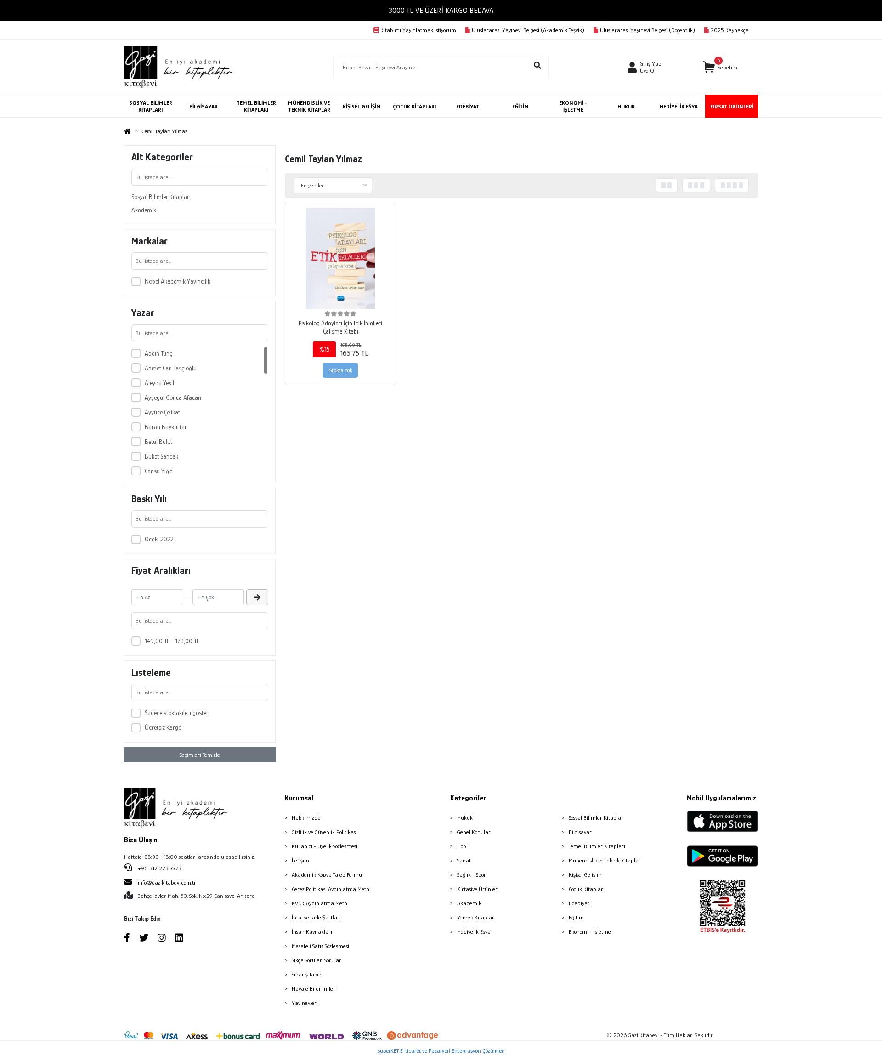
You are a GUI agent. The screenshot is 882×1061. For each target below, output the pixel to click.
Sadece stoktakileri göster (177, 712)
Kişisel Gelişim (585, 874)
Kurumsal (299, 798)
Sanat (464, 860)
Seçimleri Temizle (200, 754)
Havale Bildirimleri (314, 988)
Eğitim (576, 917)
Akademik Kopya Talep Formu (327, 874)
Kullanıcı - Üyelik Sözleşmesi (324, 846)
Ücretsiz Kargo (163, 727)
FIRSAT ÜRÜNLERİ (731, 106)
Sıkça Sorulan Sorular (316, 960)
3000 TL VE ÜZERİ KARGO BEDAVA (441, 10)
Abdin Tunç (158, 353)
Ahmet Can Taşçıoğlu (171, 368)
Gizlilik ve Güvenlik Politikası (324, 831)
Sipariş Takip (307, 974)
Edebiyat (579, 903)
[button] (720, 67)
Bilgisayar (580, 831)
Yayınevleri (305, 1002)
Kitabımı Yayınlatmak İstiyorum (418, 30)
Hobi (462, 846)
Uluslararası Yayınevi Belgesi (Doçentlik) (647, 30)
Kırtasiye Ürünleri (478, 888)
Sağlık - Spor (471, 874)
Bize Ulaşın (141, 840)
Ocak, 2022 (159, 539)
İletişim (300, 860)
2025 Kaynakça (730, 30)
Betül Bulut (158, 441)
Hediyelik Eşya (474, 931)
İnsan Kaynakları (312, 931)
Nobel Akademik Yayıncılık (177, 281)
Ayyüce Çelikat (162, 412)
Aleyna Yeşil (159, 382)
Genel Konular (474, 831)
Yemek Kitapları (476, 917)
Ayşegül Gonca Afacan (173, 397)
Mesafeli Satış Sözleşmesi (320, 945)
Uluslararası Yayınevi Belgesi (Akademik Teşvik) (528, 30)
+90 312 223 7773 (158, 868)
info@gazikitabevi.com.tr (167, 882)
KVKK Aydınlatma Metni (320, 903)
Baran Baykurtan (166, 427)
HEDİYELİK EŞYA (679, 106)
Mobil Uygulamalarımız (721, 798)
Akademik (143, 210)
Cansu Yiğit (158, 471)
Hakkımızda (306, 817)
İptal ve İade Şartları (316, 917)
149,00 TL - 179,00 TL (172, 641)
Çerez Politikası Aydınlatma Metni (331, 888)
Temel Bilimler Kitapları (597, 846)
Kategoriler (468, 798)
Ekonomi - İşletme (590, 931)
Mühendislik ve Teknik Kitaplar (605, 860)
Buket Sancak (161, 456)
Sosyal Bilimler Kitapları (161, 196)
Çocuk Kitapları (587, 888)
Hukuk (465, 817)
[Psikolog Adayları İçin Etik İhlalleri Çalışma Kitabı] (340, 258)
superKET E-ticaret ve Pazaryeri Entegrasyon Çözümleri (441, 1050)
